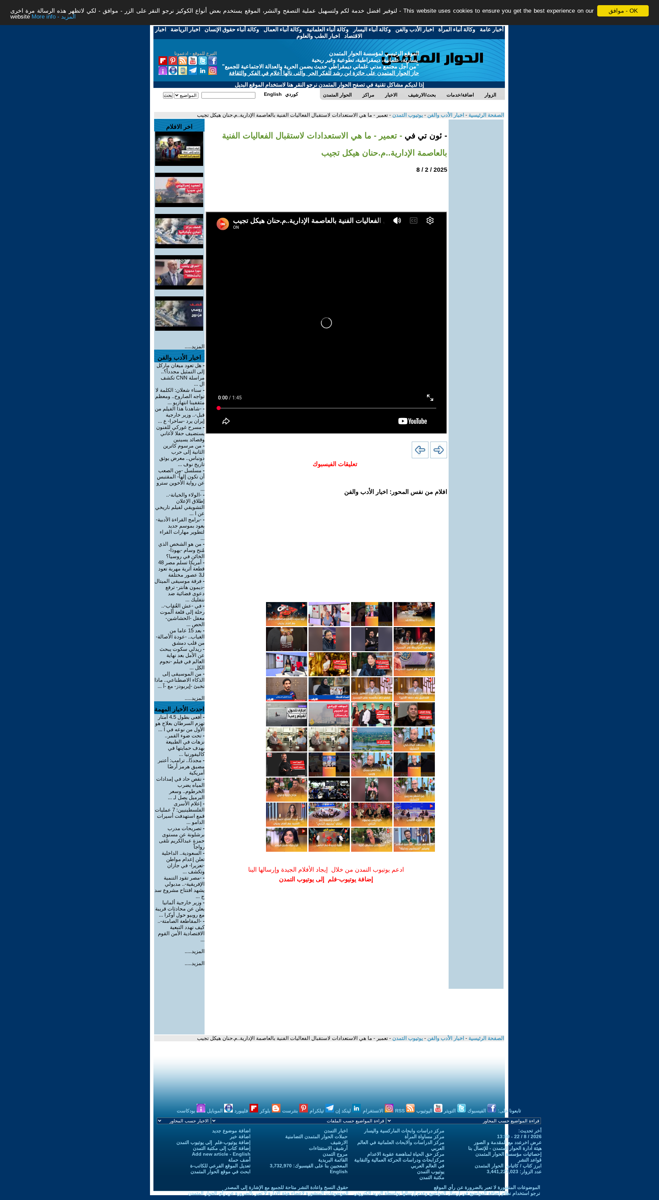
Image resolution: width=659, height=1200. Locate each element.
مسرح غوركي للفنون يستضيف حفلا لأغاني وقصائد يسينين (180, 433)
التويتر (450, 1110)
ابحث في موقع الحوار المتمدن (220, 1171)
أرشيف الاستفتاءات (328, 1148)
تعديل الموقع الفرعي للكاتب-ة (220, 1165)
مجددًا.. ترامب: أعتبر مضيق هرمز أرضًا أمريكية (181, 766)
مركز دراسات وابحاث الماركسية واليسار (404, 1130)
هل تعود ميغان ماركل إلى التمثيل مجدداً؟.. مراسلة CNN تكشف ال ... (181, 374)
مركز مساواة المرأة (424, 1136)
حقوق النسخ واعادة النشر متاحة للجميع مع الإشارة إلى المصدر (286, 1187)
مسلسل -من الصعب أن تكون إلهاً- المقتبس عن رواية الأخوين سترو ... (181, 479)
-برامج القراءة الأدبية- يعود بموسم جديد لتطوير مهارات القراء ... (180, 529)
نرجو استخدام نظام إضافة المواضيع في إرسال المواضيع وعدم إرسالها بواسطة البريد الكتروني (447, 1193)
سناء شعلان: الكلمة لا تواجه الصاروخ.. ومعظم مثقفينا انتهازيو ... (180, 396)
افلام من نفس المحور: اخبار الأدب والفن (395, 491)
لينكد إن (343, 1110)
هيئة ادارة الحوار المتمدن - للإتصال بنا (505, 1148)
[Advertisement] (476, 223)
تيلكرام (317, 1110)
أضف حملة (239, 1160)
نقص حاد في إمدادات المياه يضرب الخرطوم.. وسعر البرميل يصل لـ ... (180, 788)
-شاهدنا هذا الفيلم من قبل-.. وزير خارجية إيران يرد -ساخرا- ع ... (180, 415)
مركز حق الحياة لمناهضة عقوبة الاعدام (405, 1154)
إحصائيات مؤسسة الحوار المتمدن (508, 1154)
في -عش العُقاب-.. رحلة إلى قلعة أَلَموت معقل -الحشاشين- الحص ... (182, 615)
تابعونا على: (509, 1110)
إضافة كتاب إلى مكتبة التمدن (222, 1148)
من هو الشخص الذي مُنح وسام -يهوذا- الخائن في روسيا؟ (181, 550)
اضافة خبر (240, 1136)
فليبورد (242, 1110)
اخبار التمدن (336, 1130)
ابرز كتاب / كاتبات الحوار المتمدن (508, 1165)
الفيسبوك (477, 1110)
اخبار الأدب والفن (445, 115)
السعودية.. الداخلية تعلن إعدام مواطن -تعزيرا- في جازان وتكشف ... (183, 862)
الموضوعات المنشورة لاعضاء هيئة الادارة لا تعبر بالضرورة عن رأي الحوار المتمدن (268, 1193)
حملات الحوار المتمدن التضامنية (316, 1136)
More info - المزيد (54, 17)
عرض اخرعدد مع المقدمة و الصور (508, 1142)
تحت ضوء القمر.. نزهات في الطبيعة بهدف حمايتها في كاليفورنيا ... (185, 745)
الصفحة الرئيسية (485, 115)
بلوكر (266, 1110)
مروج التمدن (335, 1154)
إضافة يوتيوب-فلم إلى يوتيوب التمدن (213, 1142)
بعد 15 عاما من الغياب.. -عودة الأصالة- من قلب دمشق (180, 636)
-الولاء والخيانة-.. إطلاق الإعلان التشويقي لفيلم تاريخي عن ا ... (180, 504)
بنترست (290, 1110)
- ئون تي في (424, 135)
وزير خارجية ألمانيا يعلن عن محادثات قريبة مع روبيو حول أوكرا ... (180, 908)
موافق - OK (623, 11)
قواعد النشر (530, 1160)
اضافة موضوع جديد (231, 1130)
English (339, 1171)
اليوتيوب (425, 1110)
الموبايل (215, 1110)
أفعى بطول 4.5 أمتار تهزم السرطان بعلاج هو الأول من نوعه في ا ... (180, 723)
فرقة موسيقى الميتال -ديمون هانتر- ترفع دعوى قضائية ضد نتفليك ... (179, 590)
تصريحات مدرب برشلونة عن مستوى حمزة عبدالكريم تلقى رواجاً (182, 837)
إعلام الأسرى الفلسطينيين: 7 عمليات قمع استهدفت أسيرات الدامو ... (180, 813)
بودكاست (187, 1110)
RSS (400, 1110)
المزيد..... (195, 346)
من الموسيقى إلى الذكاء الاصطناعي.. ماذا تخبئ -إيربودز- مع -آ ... (179, 680)
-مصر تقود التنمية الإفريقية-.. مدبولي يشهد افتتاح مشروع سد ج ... (179, 887)
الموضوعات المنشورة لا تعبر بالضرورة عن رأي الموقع (487, 1187)
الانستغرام (374, 1110)
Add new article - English (221, 1154)
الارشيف (339, 1142)
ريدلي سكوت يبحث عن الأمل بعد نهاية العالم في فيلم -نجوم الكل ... (182, 658)
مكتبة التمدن (431, 1177)
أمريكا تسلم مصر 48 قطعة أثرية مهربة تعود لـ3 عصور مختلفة (181, 568)
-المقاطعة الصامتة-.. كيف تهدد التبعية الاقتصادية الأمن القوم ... (181, 930)
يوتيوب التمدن (407, 115)
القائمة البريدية (333, 1160)
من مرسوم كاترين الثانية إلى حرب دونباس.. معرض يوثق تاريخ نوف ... (182, 455)
